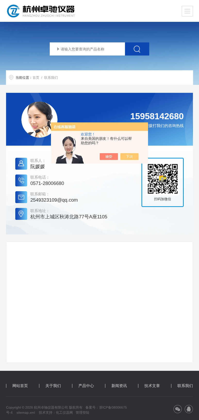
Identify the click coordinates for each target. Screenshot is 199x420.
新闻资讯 (119, 386)
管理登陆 (82, 412)
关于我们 (53, 386)
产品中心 (86, 386)
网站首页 (20, 386)
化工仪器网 (64, 412)
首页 (36, 77)
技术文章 (152, 386)
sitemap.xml (26, 412)
